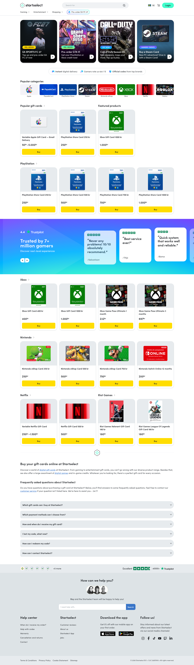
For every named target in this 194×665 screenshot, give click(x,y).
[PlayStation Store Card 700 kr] (116, 179)
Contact (23, 642)
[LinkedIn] (171, 638)
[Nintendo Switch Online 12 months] (155, 353)
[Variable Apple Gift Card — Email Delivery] (39, 122)
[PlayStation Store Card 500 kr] (77, 179)
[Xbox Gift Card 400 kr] (38, 295)
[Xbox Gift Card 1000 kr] (116, 122)
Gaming (23, 12)
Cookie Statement (60, 660)
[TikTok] (154, 638)
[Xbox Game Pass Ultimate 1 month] (116, 295)
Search (131, 607)
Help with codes (27, 629)
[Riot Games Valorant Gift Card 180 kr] (116, 411)
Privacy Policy (45, 660)
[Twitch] (165, 638)
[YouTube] (160, 638)
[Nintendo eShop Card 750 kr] (117, 353)
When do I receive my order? (33, 625)
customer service (28, 491)
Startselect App (67, 633)
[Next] (27, 260)
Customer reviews (68, 625)
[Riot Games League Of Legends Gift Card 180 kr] (155, 411)
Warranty (24, 633)
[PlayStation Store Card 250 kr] (77, 122)
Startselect (68, 617)
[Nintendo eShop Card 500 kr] (78, 353)
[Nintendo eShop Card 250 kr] (39, 353)
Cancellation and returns (31, 637)
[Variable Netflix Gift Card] (39, 411)
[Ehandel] (22, 568)
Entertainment (40, 12)
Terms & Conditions (28, 660)
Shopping (56, 12)
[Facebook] (148, 638)
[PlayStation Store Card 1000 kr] (155, 179)
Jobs (62, 637)
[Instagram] (143, 638)
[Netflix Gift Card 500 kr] (78, 411)
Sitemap (73, 660)
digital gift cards (47, 469)
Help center (28, 617)
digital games (61, 473)
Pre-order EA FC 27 (79, 12)
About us (64, 629)
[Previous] (22, 260)
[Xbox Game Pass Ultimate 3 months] (155, 295)
